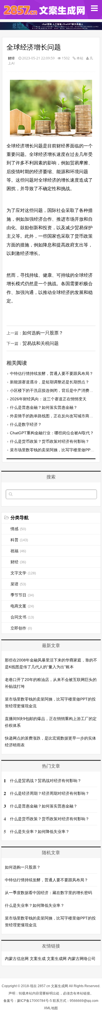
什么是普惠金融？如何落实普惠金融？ (43, 407)
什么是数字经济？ (26, 424)
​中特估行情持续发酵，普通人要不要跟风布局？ (51, 373)
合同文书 (22, 617)
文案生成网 (57, 958)
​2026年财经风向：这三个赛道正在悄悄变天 (48, 399)
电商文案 (22, 606)
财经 (11, 58)
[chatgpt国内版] (51, 28)
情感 (18, 529)
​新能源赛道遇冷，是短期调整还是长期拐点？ (49, 382)
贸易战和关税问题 (40, 343)
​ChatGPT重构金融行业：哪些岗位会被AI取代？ (52, 433)
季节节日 (22, 595)
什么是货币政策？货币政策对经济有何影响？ (49, 441)
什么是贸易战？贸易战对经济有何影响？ (45, 780)
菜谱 (18, 584)
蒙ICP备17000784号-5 (34, 1001)
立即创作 (21, 628)
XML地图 (51, 1008)
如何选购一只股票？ (42, 332)
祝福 (18, 551)
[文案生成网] (43, 14)
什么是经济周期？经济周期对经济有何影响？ (49, 793)
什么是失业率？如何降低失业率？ (39, 831)
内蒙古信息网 (17, 958)
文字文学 (23, 573)
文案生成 (38, 958)
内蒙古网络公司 (81, 958)
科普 (19, 540)
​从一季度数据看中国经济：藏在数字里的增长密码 (48, 892)
